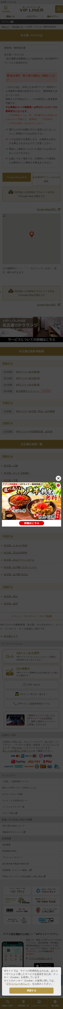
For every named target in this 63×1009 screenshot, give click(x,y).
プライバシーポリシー (18, 983)
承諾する (31, 990)
